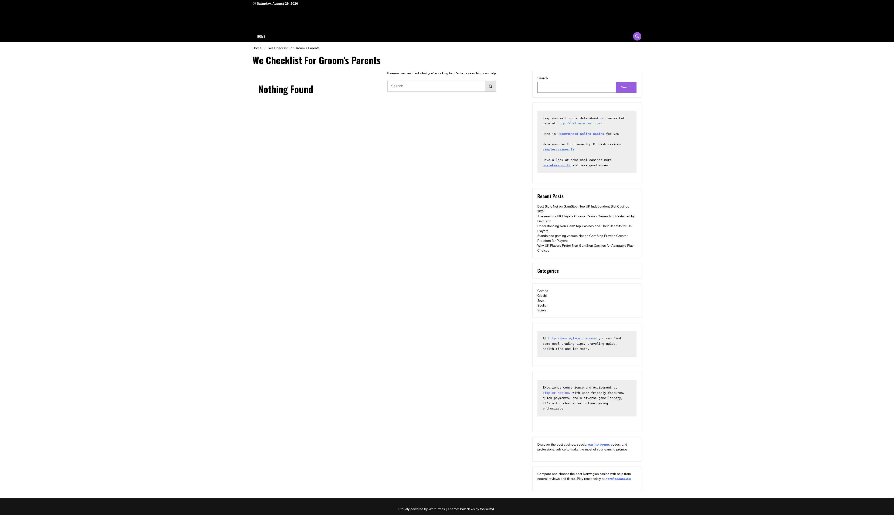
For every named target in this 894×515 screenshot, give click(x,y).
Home (261, 36)
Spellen (542, 305)
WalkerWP (487, 509)
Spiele (541, 310)
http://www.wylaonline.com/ (572, 338)
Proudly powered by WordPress (422, 509)
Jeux (540, 300)
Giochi (542, 295)
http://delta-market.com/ (580, 123)
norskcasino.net (618, 479)
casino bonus (599, 444)
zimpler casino (556, 393)
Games (542, 291)
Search (542, 78)
